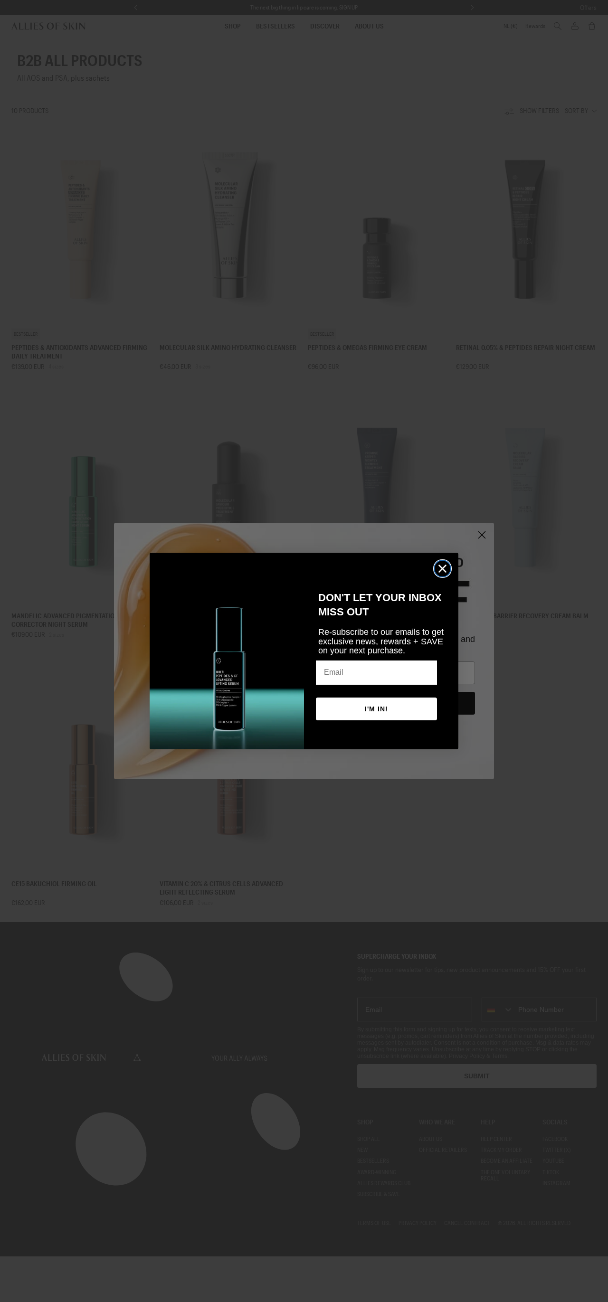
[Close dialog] (442, 568)
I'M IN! (376, 709)
